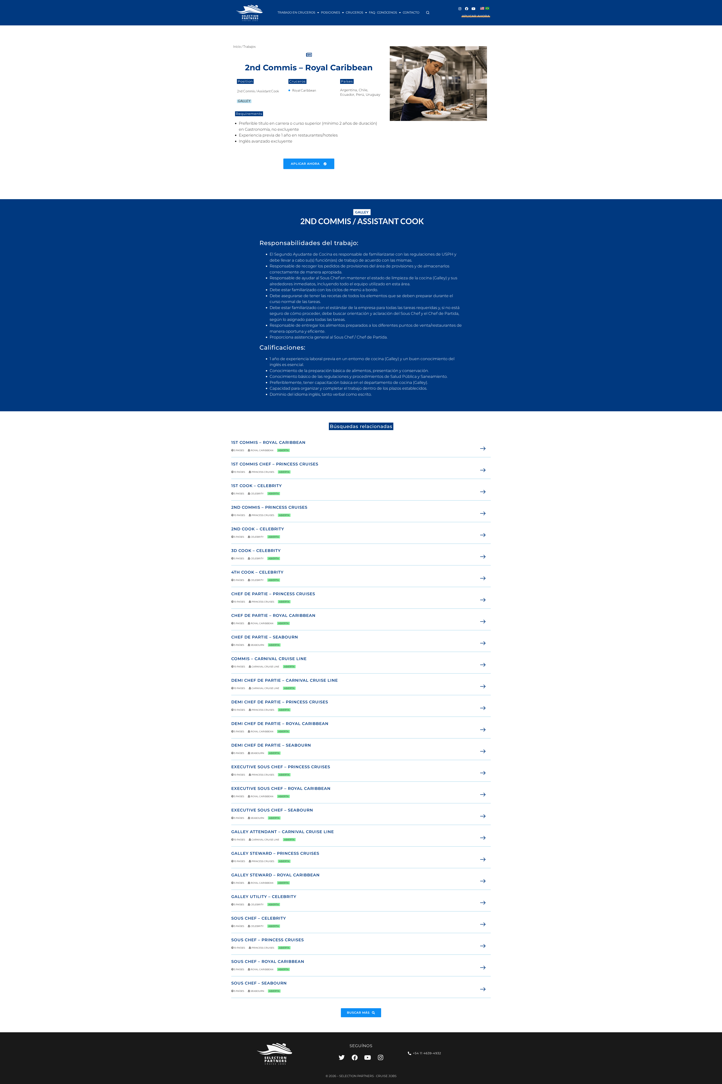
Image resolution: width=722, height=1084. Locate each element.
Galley (244, 101)
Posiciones (330, 12)
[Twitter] (342, 1057)
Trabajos (249, 46)
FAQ (372, 12)
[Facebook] (466, 8)
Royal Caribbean (304, 90)
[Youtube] (473, 8)
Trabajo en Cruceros (296, 12)
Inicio (237, 46)
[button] (428, 12)
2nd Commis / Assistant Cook (258, 91)
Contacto (411, 12)
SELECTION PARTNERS (356, 1076)
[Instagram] (460, 8)
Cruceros (354, 12)
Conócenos (387, 12)
